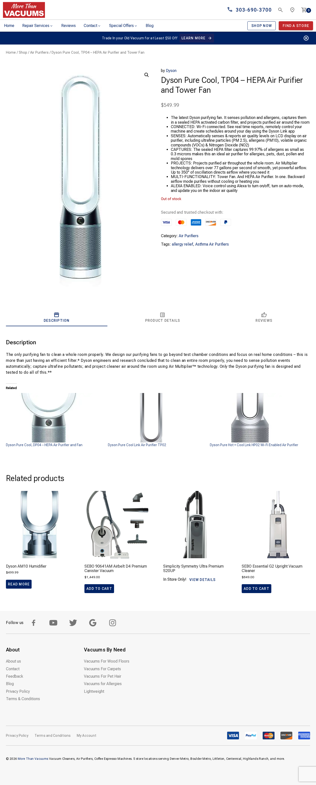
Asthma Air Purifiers (212, 244)
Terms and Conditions (53, 736)
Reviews (68, 25)
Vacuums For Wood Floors (106, 661)
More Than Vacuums (33, 759)
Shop (23, 52)
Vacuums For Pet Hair (102, 676)
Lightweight (94, 691)
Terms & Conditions (23, 698)
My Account (87, 736)
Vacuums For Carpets (102, 669)
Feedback (14, 676)
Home (9, 25)
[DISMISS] (306, 38)
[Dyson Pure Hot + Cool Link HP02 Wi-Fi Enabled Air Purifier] (258, 417)
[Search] (280, 10)
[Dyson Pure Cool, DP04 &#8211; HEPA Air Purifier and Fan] (54, 417)
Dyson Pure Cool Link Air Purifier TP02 (137, 445)
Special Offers (121, 25)
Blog (150, 25)
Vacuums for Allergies (103, 683)
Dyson (171, 70)
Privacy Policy (18, 691)
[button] (146, 74)
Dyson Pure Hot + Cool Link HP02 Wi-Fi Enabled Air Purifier (254, 445)
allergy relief (182, 244)
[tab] (56, 317)
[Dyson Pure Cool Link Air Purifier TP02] (156, 417)
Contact (90, 25)
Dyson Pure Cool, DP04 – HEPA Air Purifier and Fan (44, 445)
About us (13, 661)
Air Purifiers (39, 52)
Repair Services (35, 25)
